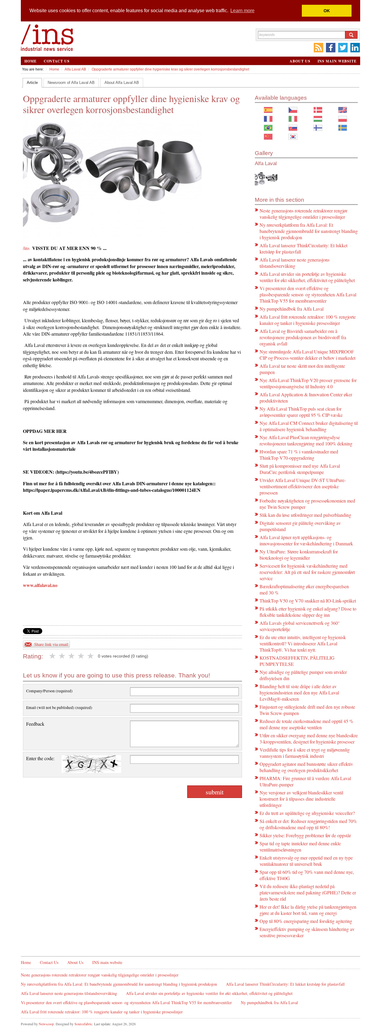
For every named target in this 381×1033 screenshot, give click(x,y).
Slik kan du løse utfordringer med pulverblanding (305, 515)
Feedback (35, 724)
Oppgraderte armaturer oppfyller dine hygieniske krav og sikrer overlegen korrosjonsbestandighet (170, 69)
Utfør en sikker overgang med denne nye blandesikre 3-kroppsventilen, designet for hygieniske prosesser (309, 738)
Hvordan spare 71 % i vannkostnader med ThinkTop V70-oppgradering (299, 454)
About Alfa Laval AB (121, 82)
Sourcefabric (83, 1023)
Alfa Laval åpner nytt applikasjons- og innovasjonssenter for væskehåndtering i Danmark (306, 540)
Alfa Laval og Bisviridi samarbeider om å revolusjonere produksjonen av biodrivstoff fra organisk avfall (303, 337)
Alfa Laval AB (75, 69)
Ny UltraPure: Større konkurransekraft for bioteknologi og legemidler (299, 554)
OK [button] (327, 10)
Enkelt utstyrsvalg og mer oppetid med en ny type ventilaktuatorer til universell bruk (306, 860)
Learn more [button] (242, 10)
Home (30, 61)
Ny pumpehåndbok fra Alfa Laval (292, 309)
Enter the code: (40, 758)
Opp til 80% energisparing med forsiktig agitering (306, 921)
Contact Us (57, 61)
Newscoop (46, 1023)
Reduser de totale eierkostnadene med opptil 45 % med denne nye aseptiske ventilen (306, 724)
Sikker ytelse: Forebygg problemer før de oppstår (305, 835)
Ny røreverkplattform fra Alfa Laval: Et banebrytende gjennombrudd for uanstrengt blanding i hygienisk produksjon (309, 231)
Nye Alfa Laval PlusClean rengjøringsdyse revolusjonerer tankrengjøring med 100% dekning (306, 440)
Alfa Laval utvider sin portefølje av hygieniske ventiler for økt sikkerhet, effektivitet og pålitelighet (307, 277)
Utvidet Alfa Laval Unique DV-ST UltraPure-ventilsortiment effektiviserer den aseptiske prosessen (303, 486)
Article (32, 82)
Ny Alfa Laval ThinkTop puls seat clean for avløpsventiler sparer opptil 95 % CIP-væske (301, 412)
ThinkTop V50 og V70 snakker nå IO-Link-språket (308, 600)
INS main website (337, 61)
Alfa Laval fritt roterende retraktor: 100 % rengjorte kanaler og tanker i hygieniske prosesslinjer (308, 320)
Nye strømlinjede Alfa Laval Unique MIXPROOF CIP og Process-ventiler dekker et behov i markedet (307, 354)
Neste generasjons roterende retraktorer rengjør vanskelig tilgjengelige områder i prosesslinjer (303, 213)
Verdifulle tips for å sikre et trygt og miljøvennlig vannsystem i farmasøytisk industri (305, 752)
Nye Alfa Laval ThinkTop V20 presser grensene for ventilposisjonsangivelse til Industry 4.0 (308, 383)
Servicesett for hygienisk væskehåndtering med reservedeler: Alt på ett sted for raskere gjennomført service (307, 572)
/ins (26, 248)
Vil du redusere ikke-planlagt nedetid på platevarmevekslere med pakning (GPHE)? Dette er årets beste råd (308, 892)
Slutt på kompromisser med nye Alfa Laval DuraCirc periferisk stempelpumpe (300, 469)
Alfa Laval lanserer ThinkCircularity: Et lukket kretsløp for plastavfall (285, 984)
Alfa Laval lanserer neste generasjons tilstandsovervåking (295, 262)
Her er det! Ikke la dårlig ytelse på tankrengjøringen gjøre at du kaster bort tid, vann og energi (308, 910)
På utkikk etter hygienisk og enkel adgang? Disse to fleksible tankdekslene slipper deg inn (308, 611)
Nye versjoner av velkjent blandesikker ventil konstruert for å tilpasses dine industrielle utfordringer (301, 798)
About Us (300, 61)
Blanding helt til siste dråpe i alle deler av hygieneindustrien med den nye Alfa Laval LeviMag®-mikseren (299, 692)
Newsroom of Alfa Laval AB (71, 82)
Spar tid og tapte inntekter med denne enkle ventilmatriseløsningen (300, 846)
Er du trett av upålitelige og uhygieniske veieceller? (307, 813)
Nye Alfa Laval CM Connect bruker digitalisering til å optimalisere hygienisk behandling (309, 426)
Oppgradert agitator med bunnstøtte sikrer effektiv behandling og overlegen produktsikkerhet (306, 767)
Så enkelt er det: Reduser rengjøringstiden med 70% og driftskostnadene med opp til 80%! (308, 824)
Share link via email (51, 644)
